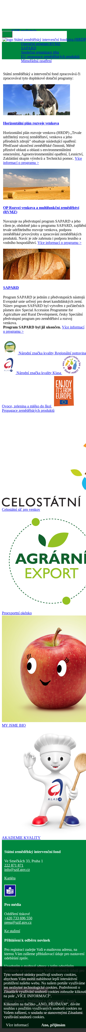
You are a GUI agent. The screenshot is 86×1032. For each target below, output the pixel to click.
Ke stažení (12, 931)
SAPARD (28, 48)
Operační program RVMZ (40, 44)
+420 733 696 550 (18, 918)
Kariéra (10, 878)
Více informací (17, 1025)
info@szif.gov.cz (17, 870)
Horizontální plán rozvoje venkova (31, 123)
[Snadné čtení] (10, 895)
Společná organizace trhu (40, 52)
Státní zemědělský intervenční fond (40, 40)
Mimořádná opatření (36, 61)
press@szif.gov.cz (18, 922)
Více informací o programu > (59, 243)
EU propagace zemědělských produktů (50, 57)
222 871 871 (13, 865)
